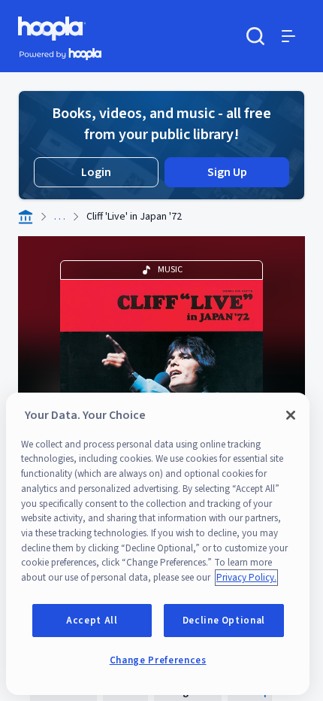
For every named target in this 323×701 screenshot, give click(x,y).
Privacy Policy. (246, 577)
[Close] (290, 415)
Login (96, 172)
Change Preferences (158, 660)
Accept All (92, 620)
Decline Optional (224, 620)
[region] (157, 544)
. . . (59, 216)
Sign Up (227, 172)
